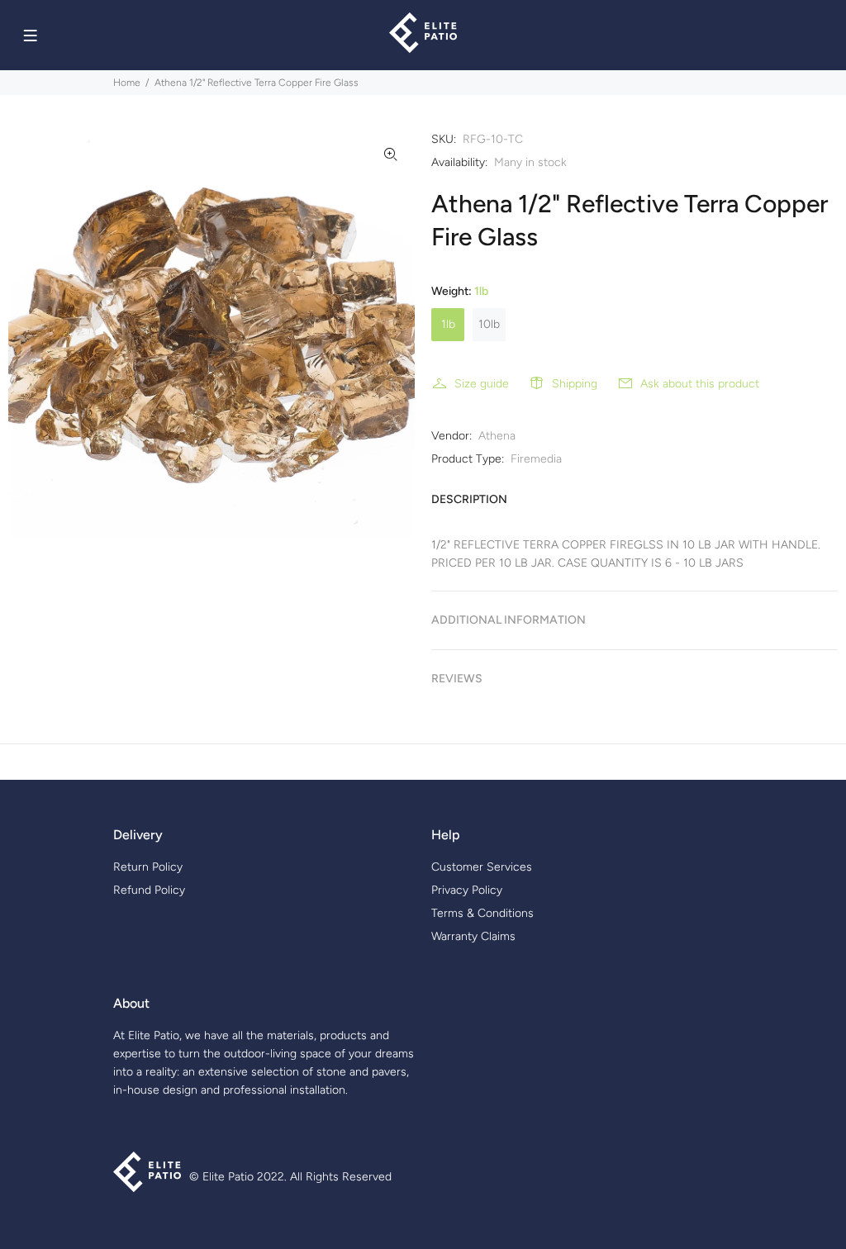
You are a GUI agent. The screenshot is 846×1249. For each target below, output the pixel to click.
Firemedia (536, 459)
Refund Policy (149, 890)
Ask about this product (699, 384)
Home (126, 82)
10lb (489, 324)
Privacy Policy (466, 890)
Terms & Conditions (482, 913)
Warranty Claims (473, 936)
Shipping (574, 384)
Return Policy (148, 867)
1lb (448, 324)
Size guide (481, 384)
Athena (497, 436)
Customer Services (481, 867)
